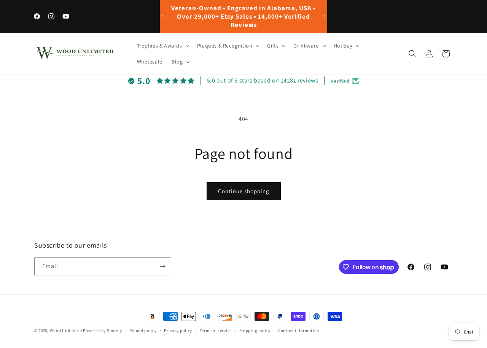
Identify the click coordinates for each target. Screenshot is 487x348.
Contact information (298, 330)
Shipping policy (255, 330)
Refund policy (142, 330)
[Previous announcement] (162, 16)
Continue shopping (243, 191)
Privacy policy (178, 330)
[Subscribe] (162, 266)
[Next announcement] (324, 16)
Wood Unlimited (66, 330)
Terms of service (216, 330)
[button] (162, 46)
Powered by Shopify (102, 330)
